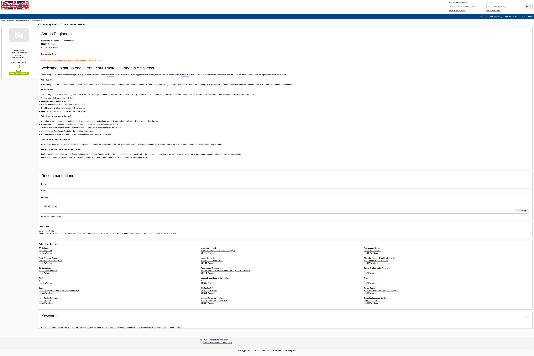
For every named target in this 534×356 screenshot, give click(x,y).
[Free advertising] (15, 5)
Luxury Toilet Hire (46, 231)
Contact (516, 17)
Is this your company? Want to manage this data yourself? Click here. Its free (71, 61)
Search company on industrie (457, 10)
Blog (524, 17)
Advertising (279, 351)
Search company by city (493, 10)
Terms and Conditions (261, 351)
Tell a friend (18, 55)
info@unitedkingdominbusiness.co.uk (217, 342)
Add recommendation (19, 53)
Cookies (248, 351)
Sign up (508, 17)
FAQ (272, 351)
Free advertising (496, 17)
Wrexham (110, 75)
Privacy (241, 351)
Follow (18, 71)
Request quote (18, 50)
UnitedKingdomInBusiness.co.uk (215, 340)
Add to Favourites (18, 58)
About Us (483, 17)
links (294, 351)
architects (185, 75)
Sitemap (288, 351)
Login (530, 17)
